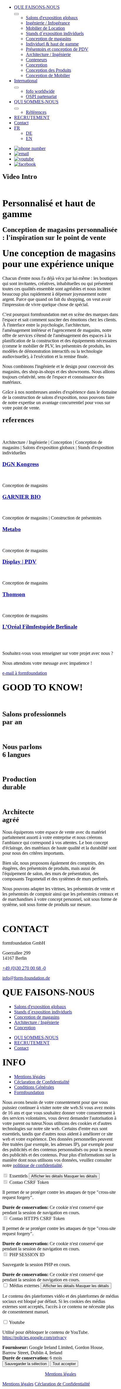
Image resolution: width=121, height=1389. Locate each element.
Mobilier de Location (45, 28)
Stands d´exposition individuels (55, 33)
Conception (36, 64)
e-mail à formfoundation (24, 673)
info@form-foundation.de (26, 978)
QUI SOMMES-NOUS (36, 101)
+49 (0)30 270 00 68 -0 (24, 968)
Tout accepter (64, 1364)
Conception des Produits (48, 70)
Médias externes (24, 1285)
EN (29, 138)
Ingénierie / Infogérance (48, 22)
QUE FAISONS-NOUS (37, 7)
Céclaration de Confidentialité (41, 1081)
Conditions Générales (34, 1087)
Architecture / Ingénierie (48, 54)
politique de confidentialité (37, 1165)
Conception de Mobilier (48, 75)
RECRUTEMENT (32, 117)
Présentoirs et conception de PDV (57, 49)
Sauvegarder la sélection (26, 1364)
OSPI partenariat (41, 96)
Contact (21, 122)
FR (17, 127)
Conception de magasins (48, 38)
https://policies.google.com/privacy (34, 1337)
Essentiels (18, 1175)
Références (36, 112)
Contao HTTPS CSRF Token (37, 1218)
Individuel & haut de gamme (52, 43)
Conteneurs (36, 59)
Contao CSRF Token (29, 1182)
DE (29, 133)
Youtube (17, 1322)
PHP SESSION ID (27, 1254)
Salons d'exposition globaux (52, 17)
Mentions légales (29, 1076)
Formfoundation (29, 1092)
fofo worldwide (40, 91)
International (25, 80)
